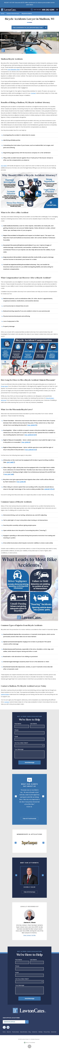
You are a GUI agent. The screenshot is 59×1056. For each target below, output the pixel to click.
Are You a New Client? (21, 743)
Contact (33, 93)
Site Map (40, 1032)
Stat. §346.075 (32, 425)
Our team (4, 166)
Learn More (29, 5)
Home (2, 13)
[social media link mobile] (4, 1027)
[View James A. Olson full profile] (29, 910)
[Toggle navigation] (57, 10)
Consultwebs (32, 1042)
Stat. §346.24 (26, 442)
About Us (9, 1032)
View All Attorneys (29, 892)
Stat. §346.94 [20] (30, 435)
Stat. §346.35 (21, 482)
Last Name (33, 723)
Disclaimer (53, 1032)
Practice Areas (15, 1032)
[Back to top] (29, 1046)
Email (16, 736)
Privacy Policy (47, 1032)
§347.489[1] (10, 462)
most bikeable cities (13, 69)
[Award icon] (29, 838)
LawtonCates (5, 694)
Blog (30, 1032)
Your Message (19, 749)
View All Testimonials (29, 818)
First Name (18, 723)
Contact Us (34, 1032)
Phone (16, 730)
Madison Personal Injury (13, 13)
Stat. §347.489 (8, 474)
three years (4, 386)
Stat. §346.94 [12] (30, 450)
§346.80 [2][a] (49, 489)
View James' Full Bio (29, 935)
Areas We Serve (23, 1032)
